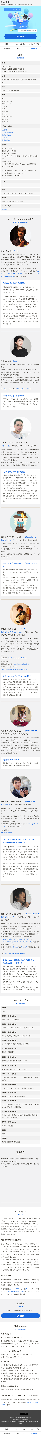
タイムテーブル (34, 44)
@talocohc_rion (31, 537)
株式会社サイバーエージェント (12, 632)
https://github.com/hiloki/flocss (17, 658)
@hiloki (23, 629)
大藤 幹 (4, 130)
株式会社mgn (6, 135)
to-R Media (14, 947)
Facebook (4, 389)
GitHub (29, 389)
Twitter (11, 389)
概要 (6, 44)
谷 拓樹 (4, 137)
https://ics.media (6, 833)
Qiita (23, 389)
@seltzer (17, 251)
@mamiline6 (25, 1419)
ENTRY (21, 36)
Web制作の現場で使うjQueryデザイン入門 (16, 939)
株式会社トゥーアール (9, 540)
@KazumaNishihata (32, 914)
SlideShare (17, 389)
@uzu (14, 361)
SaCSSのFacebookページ (16, 1291)
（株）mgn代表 (6, 446)
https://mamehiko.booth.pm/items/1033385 (14, 669)
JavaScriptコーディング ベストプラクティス (17, 942)
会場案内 (7, 48)
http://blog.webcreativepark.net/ (15, 953)
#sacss (4, 209)
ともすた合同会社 (8, 132)
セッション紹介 (20, 44)
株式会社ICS (6, 140)
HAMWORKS (19, 1417)
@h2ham (28, 1289)
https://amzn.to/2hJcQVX (21, 664)
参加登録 (34, 48)
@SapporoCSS (14, 1289)
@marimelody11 (27, 1417)
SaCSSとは (20, 48)
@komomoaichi (31, 731)
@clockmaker (30, 802)
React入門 (24, 947)
